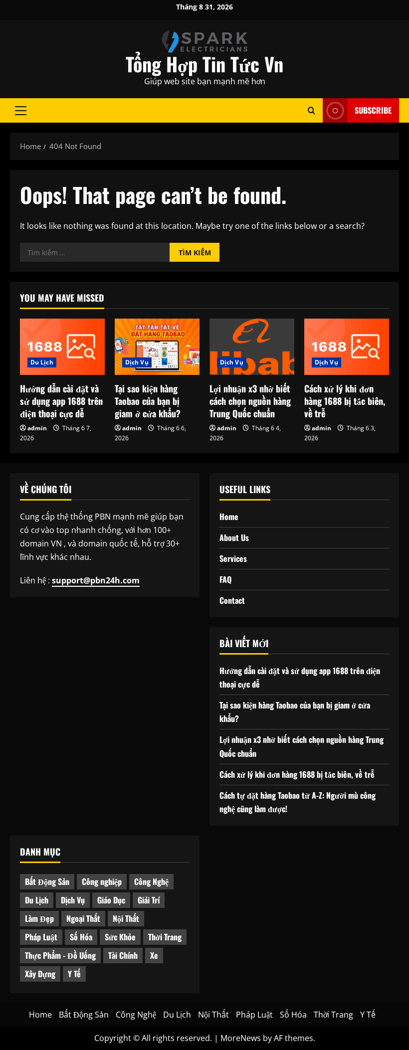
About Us (234, 537)
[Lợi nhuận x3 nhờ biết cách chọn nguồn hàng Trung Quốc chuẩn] (251, 347)
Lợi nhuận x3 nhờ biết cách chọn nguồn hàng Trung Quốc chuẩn (250, 401)
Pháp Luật (41, 937)
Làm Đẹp (39, 918)
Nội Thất (126, 918)
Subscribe (373, 110)
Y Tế (74, 974)
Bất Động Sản (47, 881)
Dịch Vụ (137, 362)
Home (228, 517)
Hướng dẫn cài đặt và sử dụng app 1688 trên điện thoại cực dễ (61, 401)
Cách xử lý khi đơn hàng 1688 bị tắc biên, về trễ (344, 401)
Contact (232, 600)
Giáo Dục (111, 900)
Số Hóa (81, 937)
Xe (154, 955)
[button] (20, 110)
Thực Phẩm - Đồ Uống (60, 955)
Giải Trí (149, 900)
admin (37, 428)
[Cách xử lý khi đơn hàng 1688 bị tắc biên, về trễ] (346, 347)
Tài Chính (123, 955)
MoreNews (240, 1038)
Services (233, 558)
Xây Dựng (40, 974)
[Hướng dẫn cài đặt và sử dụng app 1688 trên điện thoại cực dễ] (62, 347)
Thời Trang (165, 937)
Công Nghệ (151, 881)
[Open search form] (311, 110)
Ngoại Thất (83, 918)
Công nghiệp (102, 881)
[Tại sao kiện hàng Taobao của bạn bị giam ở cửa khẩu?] (157, 347)
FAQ (225, 579)
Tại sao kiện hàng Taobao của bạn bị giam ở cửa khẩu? (148, 401)
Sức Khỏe (120, 937)
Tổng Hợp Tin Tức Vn (204, 64)
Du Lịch (41, 362)
